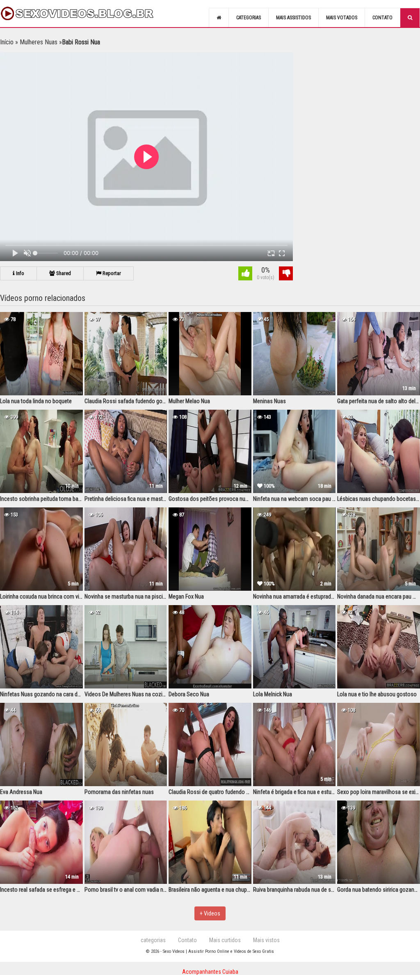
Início (7, 42)
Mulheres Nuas (38, 42)
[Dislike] (286, 274)
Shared (63, 273)
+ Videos (210, 913)
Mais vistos (266, 940)
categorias (153, 940)
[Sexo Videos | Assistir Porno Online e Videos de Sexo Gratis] (86, 13)
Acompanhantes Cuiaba (210, 971)
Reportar (111, 273)
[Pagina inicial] (218, 17)
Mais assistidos (293, 18)
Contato (382, 18)
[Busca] (410, 17)
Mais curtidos (225, 940)
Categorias (248, 18)
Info (19, 273)
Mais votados (341, 18)
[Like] (245, 274)
